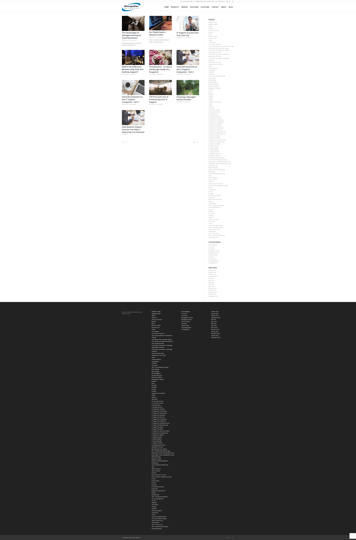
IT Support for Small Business (217, 142)
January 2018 (212, 272)
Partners (211, 181)
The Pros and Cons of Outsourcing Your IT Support (158, 99)
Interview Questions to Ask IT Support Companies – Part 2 (187, 69)
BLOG (210, 34)
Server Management (214, 207)
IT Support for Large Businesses (217, 132)
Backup (211, 32)
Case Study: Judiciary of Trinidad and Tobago (221, 46)
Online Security (213, 255)
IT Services (212, 249)
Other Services (213, 179)
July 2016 (211, 278)
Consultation (212, 70)
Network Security (213, 168)
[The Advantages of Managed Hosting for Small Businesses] (133, 23)
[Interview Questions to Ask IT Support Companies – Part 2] (188, 57)
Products (211, 193)
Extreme (211, 90)
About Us (211, 28)
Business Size (212, 38)
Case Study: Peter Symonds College (219, 48)
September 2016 (213, 276)
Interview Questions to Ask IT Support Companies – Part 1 (132, 99)
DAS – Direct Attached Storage (217, 76)
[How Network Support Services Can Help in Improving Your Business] (133, 117)
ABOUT (210, 26)
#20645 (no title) (213, 24)
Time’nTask (212, 221)
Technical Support (214, 219)
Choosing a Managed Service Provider (186, 98)
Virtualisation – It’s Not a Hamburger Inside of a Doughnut (160, 69)
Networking (212, 172)
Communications (213, 68)
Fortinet (211, 98)
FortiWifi (211, 100)
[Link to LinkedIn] (227, 1)
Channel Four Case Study (216, 64)
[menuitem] (166, 7)
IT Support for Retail (214, 138)
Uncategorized (213, 263)
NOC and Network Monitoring (217, 173)
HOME (210, 104)
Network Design (213, 166)
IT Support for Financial (215, 126)
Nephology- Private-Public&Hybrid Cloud (220, 162)
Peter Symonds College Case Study (218, 185)
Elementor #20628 (214, 86)
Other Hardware (213, 177)
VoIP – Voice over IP (214, 233)
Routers (211, 201)
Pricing (210, 187)
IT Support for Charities (215, 118)
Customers (212, 74)
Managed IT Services (214, 156)
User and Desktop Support (216, 227)
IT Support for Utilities (215, 144)
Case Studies (212, 42)
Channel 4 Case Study (215, 62)
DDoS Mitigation (213, 82)
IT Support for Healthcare (216, 130)
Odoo (210, 176)
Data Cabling (212, 78)
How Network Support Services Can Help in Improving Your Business (133, 129)
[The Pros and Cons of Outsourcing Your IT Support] (160, 87)
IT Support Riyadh (213, 150)
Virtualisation (212, 231)
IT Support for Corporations (216, 122)
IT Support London (214, 146)
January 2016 (212, 290)
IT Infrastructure (213, 114)
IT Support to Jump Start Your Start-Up (188, 34)
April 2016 (211, 284)
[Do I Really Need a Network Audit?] (160, 23)
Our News (211, 257)
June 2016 (211, 280)
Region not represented (215, 199)
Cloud (210, 66)
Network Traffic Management (217, 170)
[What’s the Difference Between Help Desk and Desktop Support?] (133, 57)
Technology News (213, 261)
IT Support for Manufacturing (217, 134)
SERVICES (211, 211)
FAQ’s (210, 92)
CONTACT (211, 72)
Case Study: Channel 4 (215, 44)
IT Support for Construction (216, 120)
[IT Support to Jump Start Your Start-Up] (188, 23)
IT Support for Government (216, 128)
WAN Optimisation (214, 237)
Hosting (211, 106)
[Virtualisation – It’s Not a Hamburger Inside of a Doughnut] (160, 57)
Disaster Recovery (214, 84)
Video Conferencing (214, 229)
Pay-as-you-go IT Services (216, 183)
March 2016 (212, 286)
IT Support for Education (215, 124)
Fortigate (211, 96)
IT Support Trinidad (214, 152)
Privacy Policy (212, 189)
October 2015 (212, 294)
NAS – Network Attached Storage (218, 160)
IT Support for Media (214, 136)
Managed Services (214, 253)
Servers (211, 209)
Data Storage (212, 80)
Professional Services (215, 195)
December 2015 (213, 292)
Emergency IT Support (215, 88)
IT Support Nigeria (214, 148)
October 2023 (212, 270)
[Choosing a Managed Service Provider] (188, 87)
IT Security (211, 247)
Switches (211, 217)
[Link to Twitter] (232, 1)
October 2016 (212, 274)
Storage (211, 215)
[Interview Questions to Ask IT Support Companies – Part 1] (133, 87)
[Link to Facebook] (230, 1)
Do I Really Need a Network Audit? (157, 33)
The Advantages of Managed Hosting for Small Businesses (131, 35)
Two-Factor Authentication (216, 225)
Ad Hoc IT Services (214, 30)
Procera (211, 191)
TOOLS (210, 223)
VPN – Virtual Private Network (217, 235)
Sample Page (212, 203)
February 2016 (212, 288)
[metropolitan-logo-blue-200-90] (131, 7)
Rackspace (212, 197)
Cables (210, 40)
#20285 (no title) (213, 22)
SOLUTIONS (212, 213)
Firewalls (211, 94)
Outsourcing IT (213, 259)
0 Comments (132, 40)
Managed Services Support (216, 158)
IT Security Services (214, 116)
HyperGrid (211, 108)
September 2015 (213, 296)
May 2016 (211, 282)
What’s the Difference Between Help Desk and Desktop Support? (132, 69)
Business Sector (213, 36)
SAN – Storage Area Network (216, 205)
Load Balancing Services (215, 154)
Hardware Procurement (215, 102)
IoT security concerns (214, 110)
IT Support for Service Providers (217, 140)
